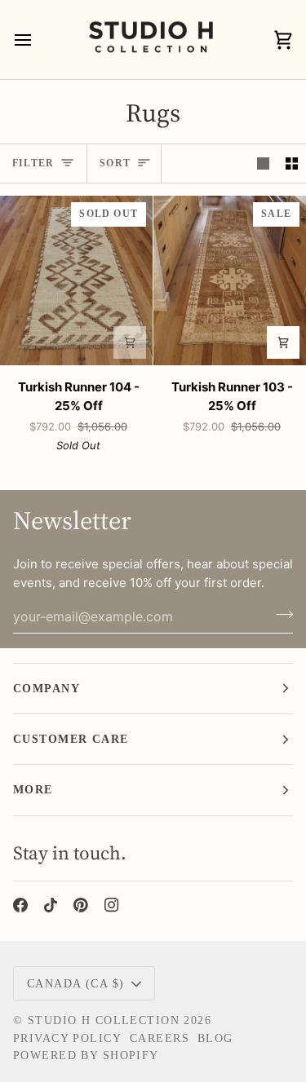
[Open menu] (37, 39)
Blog (215, 1037)
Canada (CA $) (76, 983)
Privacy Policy (67, 1037)
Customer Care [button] (71, 738)
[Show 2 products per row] (291, 163)
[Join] (279, 614)
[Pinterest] (80, 905)
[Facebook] (20, 905)
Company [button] (46, 688)
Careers (159, 1037)
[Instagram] (111, 905)
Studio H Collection (104, 1020)
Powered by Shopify (86, 1055)
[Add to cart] (129, 342)
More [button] (33, 789)
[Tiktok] (50, 905)
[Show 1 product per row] (263, 163)
